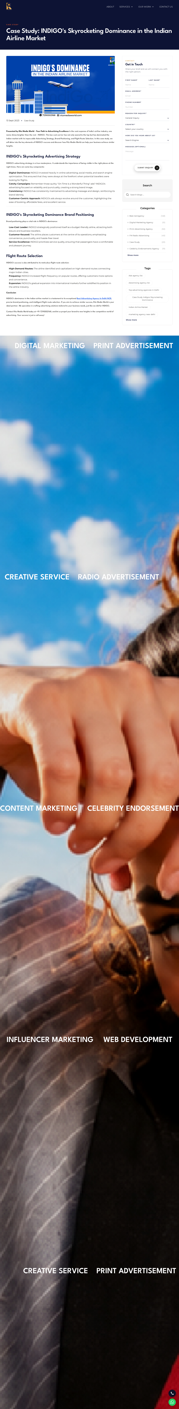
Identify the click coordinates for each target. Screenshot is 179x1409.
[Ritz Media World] (9, 7)
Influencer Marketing (50, 1040)
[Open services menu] (132, 7)
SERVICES (124, 7)
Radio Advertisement (118, 577)
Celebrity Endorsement (133, 808)
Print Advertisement (133, 346)
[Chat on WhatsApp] (172, 1402)
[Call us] (172, 1393)
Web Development (137, 1040)
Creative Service (37, 577)
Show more (133, 255)
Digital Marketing (50, 346)
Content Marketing (38, 808)
